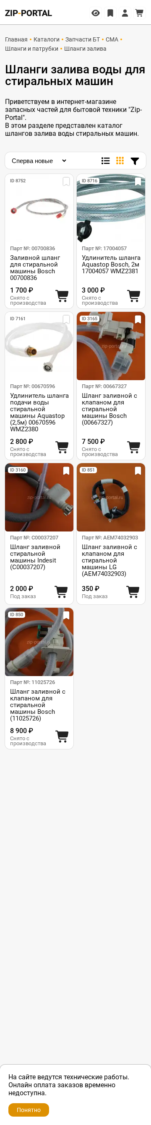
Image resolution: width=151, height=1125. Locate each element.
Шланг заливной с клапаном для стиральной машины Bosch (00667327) (109, 409)
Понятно (29, 1110)
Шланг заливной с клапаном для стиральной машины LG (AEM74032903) (109, 560)
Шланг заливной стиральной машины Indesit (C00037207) (35, 557)
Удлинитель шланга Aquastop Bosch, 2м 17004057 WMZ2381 (111, 264)
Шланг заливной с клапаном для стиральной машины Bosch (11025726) (37, 705)
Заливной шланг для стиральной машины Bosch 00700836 (35, 268)
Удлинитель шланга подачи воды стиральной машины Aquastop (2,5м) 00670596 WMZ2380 (39, 412)
